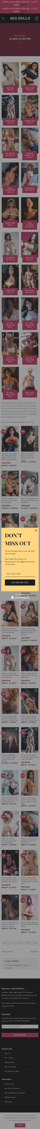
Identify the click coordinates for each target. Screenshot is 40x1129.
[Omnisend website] (20, 596)
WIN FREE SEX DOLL (20, 582)
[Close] (36, 530)
